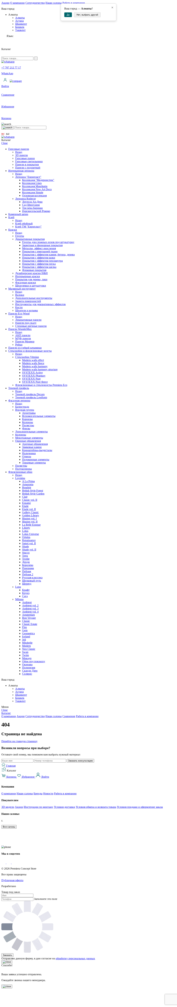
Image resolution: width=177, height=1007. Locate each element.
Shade (25, 546)
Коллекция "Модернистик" (38, 180)
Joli (24, 639)
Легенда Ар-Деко (32, 201)
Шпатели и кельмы (26, 310)
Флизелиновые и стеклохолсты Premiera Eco (41, 385)
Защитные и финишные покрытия (42, 245)
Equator (26, 503)
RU (2, 134)
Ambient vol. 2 (30, 605)
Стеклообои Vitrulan (27, 357)
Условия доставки (64, 806)
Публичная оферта (12, 880)
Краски (12, 229)
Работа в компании (73, 2)
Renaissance (29, 540)
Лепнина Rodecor (25, 198)
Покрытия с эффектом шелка (39, 267)
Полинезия (28, 667)
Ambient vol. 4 (30, 611)
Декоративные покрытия (30, 239)
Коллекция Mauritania (34, 186)
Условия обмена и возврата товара (96, 806)
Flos (24, 627)
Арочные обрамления (35, 444)
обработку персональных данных (75, 958)
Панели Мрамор (24, 341)
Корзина (11, 776)
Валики (19, 294)
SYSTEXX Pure (31, 378)
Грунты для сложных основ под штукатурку (48, 242)
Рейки (18, 344)
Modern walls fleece (33, 363)
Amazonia (27, 484)
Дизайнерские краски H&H (31, 273)
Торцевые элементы (34, 462)
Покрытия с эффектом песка (39, 263)
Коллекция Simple (32, 192)
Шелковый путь (31, 580)
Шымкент (21, 23)
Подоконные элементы (35, 459)
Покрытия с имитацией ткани (40, 251)
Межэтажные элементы (29, 437)
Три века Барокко (32, 208)
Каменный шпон (18, 214)
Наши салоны (53, 2)
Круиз (25, 593)
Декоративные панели (28, 319)
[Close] (6, 962)
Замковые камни (32, 447)
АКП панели (22, 335)
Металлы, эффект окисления (39, 248)
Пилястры (28, 425)
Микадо (26, 658)
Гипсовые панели (18, 149)
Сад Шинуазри (31, 204)
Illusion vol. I (29, 518)
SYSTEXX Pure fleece (35, 381)
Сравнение (68, 716)
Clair (24, 496)
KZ (8, 134)
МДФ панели (23, 338)
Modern (26, 645)
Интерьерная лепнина (21, 170)
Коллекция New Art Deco (37, 189)
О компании (17, 2)
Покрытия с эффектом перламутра (42, 260)
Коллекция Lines (32, 183)
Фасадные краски (25, 282)
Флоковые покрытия (34, 270)
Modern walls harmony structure (40, 369)
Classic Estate (29, 624)
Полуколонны (23, 468)
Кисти (19, 307)
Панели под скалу (25, 322)
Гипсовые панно (25, 158)
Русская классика (32, 577)
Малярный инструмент (22, 288)
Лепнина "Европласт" (28, 176)
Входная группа (24, 409)
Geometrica (28, 633)
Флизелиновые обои (20, 471)
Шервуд (26, 583)
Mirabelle (27, 642)
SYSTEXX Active (32, 372)
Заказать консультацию (80, 760)
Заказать (7, 955)
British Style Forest (32, 490)
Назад (18, 152)
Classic (26, 621)
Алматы (20, 17)
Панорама (28, 568)
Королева (27, 565)
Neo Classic (28, 648)
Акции (5, 2)
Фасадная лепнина (19, 400)
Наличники (29, 453)
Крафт (26, 589)
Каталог (6, 713)
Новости (48, 793)
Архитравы (29, 412)
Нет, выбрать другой (87, 14)
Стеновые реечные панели (31, 326)
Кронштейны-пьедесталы (37, 450)
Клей (11, 217)
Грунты (19, 235)
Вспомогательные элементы (38, 416)
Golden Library (30, 515)
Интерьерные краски (27, 276)
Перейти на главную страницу (19, 741)
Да (68, 14)
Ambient (27, 602)
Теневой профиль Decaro (30, 394)
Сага (25, 596)
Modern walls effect (33, 360)
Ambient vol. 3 (30, 608)
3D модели (7, 806)
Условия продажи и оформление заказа (140, 806)
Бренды (38, 793)
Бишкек (19, 27)
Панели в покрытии (27, 164)
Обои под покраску (33, 661)
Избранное (28, 776)
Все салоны (9, 827)
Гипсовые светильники (29, 161)
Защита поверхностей (28, 301)
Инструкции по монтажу (38, 806)
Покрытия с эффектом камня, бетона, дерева (48, 254)
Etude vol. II (29, 509)
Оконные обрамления (28, 440)
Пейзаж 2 (27, 574)
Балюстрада (22, 406)
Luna (18, 586)
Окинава (27, 664)
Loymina (20, 478)
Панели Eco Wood (19, 313)
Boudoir (26, 487)
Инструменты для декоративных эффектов (40, 304)
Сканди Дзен (30, 670)
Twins (25, 655)
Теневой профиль (18, 388)
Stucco (26, 552)
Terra (25, 555)
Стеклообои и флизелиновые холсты (30, 350)
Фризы (26, 428)
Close (4, 143)
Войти (45, 776)
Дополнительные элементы (31, 431)
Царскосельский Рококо (36, 211)
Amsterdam (28, 614)
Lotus (25, 530)
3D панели (21, 155)
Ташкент (20, 30)
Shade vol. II (29, 549)
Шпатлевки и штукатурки (30, 285)
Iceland (26, 636)
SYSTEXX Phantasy (33, 375)
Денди (26, 562)
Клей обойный (24, 223)
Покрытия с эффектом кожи (38, 257)
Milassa (19, 599)
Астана (19, 20)
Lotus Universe (30, 534)
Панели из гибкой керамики (25, 347)
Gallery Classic (30, 512)
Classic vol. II (29, 499)
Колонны (27, 422)
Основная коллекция (34, 195)
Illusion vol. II (30, 521)
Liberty (26, 527)
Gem (24, 630)
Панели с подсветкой (27, 167)
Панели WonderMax (20, 329)
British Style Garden (33, 493)
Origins (26, 537)
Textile (26, 558)
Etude (25, 506)
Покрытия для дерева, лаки (31, 279)
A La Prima (28, 481)
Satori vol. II (29, 543)
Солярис (27, 673)
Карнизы (27, 419)
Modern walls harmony (35, 366)
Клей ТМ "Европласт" (28, 226)
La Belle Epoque (31, 524)
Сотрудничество (35, 2)
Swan (25, 652)
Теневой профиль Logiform (31, 397)
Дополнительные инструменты (33, 298)
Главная (11, 765)
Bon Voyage (29, 617)
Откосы (26, 456)
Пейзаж (26, 571)
